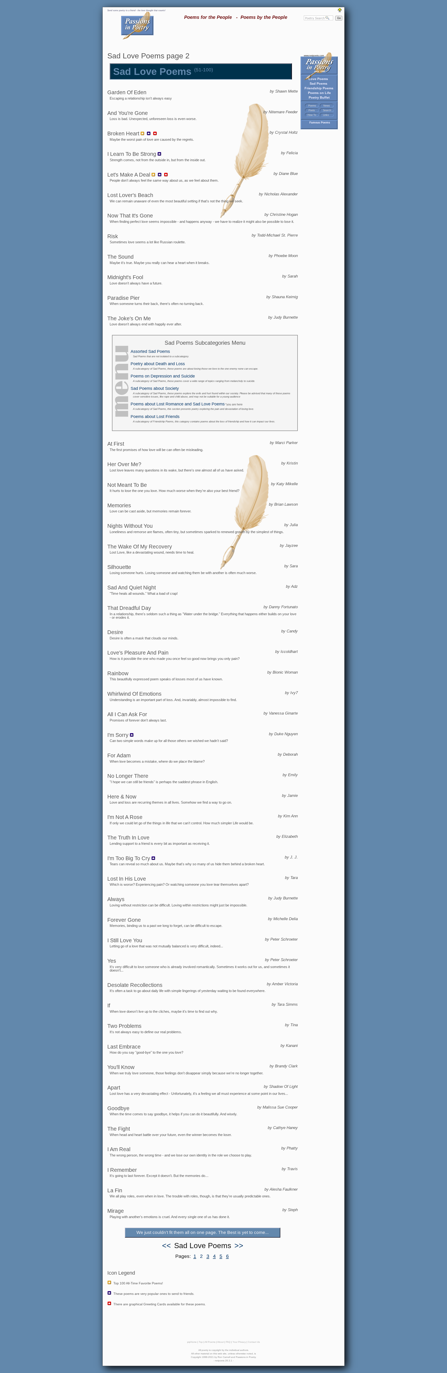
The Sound (120, 257)
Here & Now (121, 797)
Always (116, 899)
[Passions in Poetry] (137, 38)
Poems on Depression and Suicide (163, 376)
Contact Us (254, 1342)
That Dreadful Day (129, 608)
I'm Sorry (118, 735)
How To (312, 115)
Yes (111, 961)
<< (166, 1245)
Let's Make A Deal (128, 175)
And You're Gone (127, 113)
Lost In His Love (126, 879)
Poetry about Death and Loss (158, 363)
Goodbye (118, 1108)
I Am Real (118, 1149)
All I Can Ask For (127, 714)
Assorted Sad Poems (150, 351)
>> (238, 1245)
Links (326, 115)
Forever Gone (124, 920)
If (108, 1005)
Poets (311, 110)
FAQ (228, 1342)
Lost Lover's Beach (130, 195)
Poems (312, 105)
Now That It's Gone (130, 216)
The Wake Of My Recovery (139, 547)
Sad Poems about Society (155, 388)
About (220, 1342)
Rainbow (118, 673)
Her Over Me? (124, 464)
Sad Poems (318, 83)
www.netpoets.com (314, 55)
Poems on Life (319, 93)
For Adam (119, 755)
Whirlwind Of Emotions (134, 694)
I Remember (122, 1170)
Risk (112, 236)
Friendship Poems (319, 88)
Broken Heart (123, 133)
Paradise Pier (123, 298)
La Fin (114, 1190)
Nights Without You (130, 526)
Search (327, 110)
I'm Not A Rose (124, 817)
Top (201, 1342)
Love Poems (318, 79)
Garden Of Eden (126, 92)
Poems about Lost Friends (155, 416)
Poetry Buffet (319, 97)
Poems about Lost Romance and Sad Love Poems (178, 404)
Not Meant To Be (127, 485)
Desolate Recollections (135, 985)
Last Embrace (124, 1047)
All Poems (210, 1342)
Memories (119, 505)
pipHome (192, 1342)
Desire (115, 632)
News (326, 105)
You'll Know (121, 1067)
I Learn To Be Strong (131, 154)
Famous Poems (319, 122)
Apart (113, 1088)
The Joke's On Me (129, 318)
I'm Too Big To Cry (128, 858)
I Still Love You (124, 940)
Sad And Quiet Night (131, 588)
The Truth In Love (128, 838)
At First (115, 444)
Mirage (115, 1211)
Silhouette (119, 567)
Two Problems (124, 1026)
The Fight (118, 1129)
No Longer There (127, 776)
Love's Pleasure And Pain (138, 653)
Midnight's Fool (125, 277)
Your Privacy (239, 1342)
